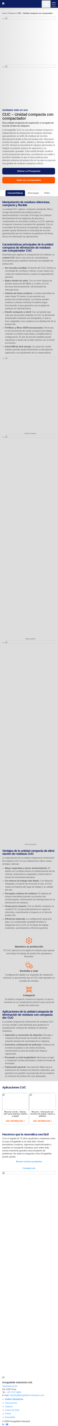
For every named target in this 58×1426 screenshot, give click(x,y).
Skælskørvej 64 (9, 1386)
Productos (12, 13)
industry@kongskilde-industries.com (27, 1395)
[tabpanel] (29, 639)
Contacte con (29, 1168)
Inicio (4, 13)
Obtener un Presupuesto (28, 171)
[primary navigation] (54, 4)
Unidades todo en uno (15, 110)
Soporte (9, 1406)
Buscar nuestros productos (29, 1161)
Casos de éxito (12, 1410)
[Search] (46, 4)
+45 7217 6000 (14, 1392)
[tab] (15, 193)
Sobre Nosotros (14, 1399)
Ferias (8, 1413)
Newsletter (10, 1417)
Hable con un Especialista (29, 180)
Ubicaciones (11, 1403)
